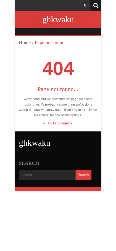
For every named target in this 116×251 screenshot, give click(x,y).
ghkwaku (58, 19)
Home (25, 42)
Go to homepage (60, 123)
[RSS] (85, 5)
